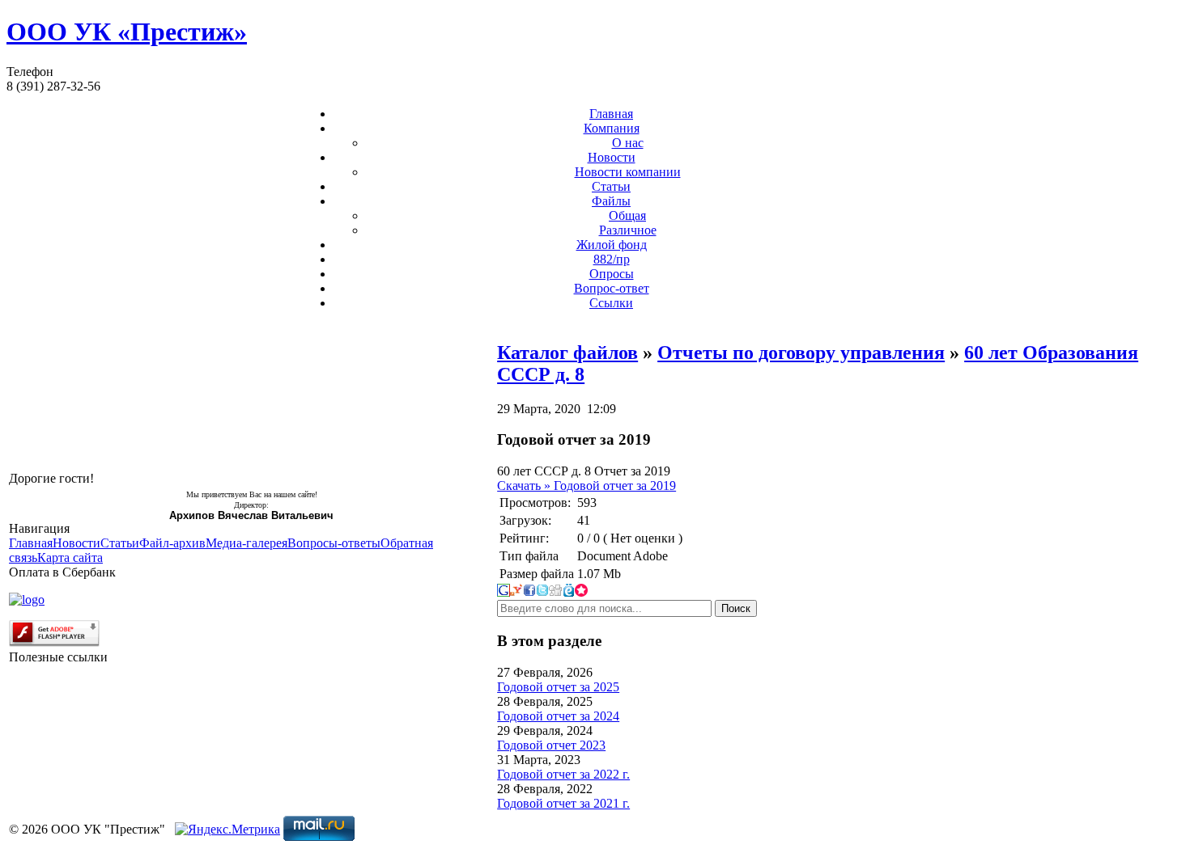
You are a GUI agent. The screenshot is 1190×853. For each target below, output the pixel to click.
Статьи (611, 186)
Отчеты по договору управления (801, 352)
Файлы (611, 201)
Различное (628, 230)
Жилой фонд (611, 244)
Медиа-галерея (246, 543)
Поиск (735, 608)
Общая (627, 215)
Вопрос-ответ (611, 288)
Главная (611, 113)
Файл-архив (172, 543)
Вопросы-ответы (333, 543)
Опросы (611, 274)
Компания (612, 128)
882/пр (611, 259)
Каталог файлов (567, 352)
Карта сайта (70, 557)
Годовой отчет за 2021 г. (563, 803)
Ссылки (611, 303)
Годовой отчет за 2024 (558, 716)
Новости (611, 157)
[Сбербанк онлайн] (27, 599)
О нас (628, 143)
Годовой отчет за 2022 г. (563, 774)
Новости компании (628, 172)
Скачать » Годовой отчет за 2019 (586, 485)
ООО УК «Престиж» (126, 31)
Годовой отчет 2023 (551, 745)
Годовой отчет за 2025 (558, 687)
